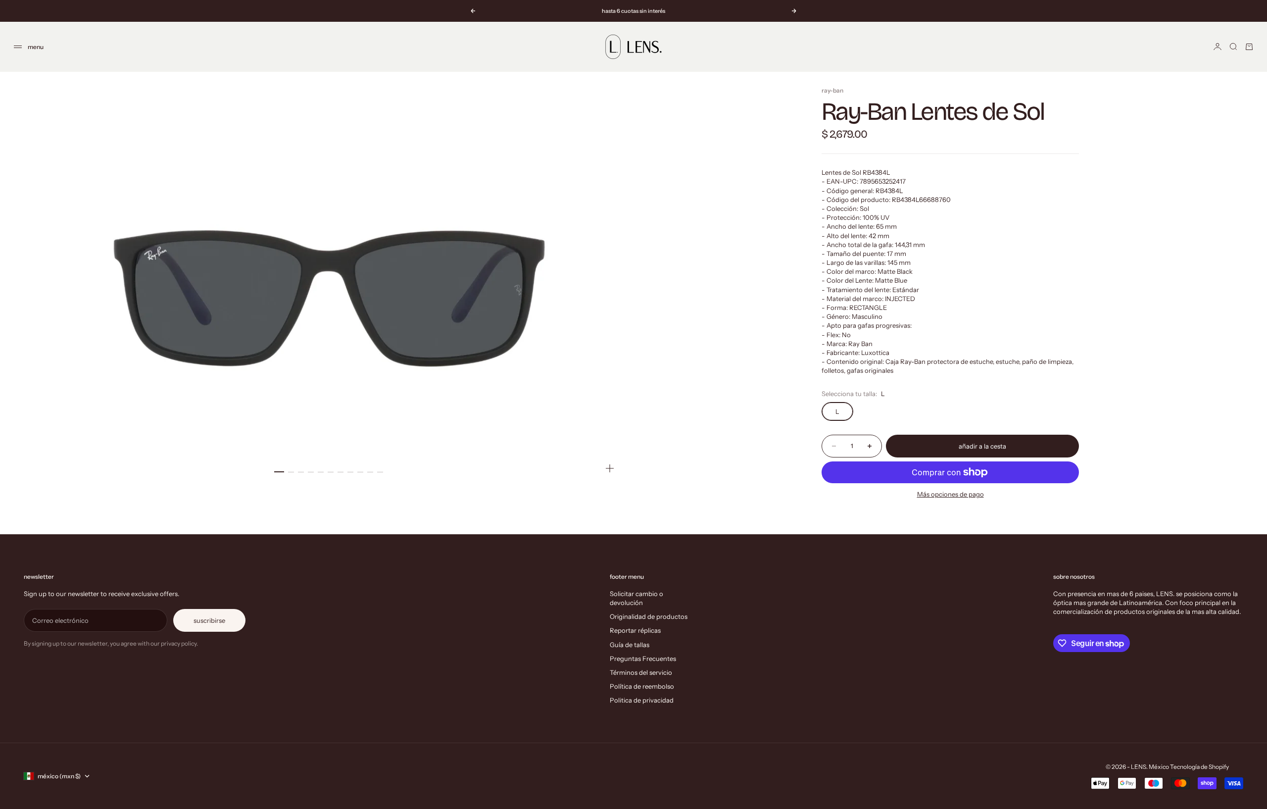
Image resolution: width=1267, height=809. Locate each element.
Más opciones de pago (950, 494)
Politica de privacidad (642, 700)
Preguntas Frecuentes (643, 658)
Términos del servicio (641, 672)
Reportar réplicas (635, 630)
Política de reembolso (642, 686)
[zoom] (610, 468)
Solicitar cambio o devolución (636, 598)
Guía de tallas (629, 645)
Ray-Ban (832, 90)
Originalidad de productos (648, 616)
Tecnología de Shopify (1199, 766)
